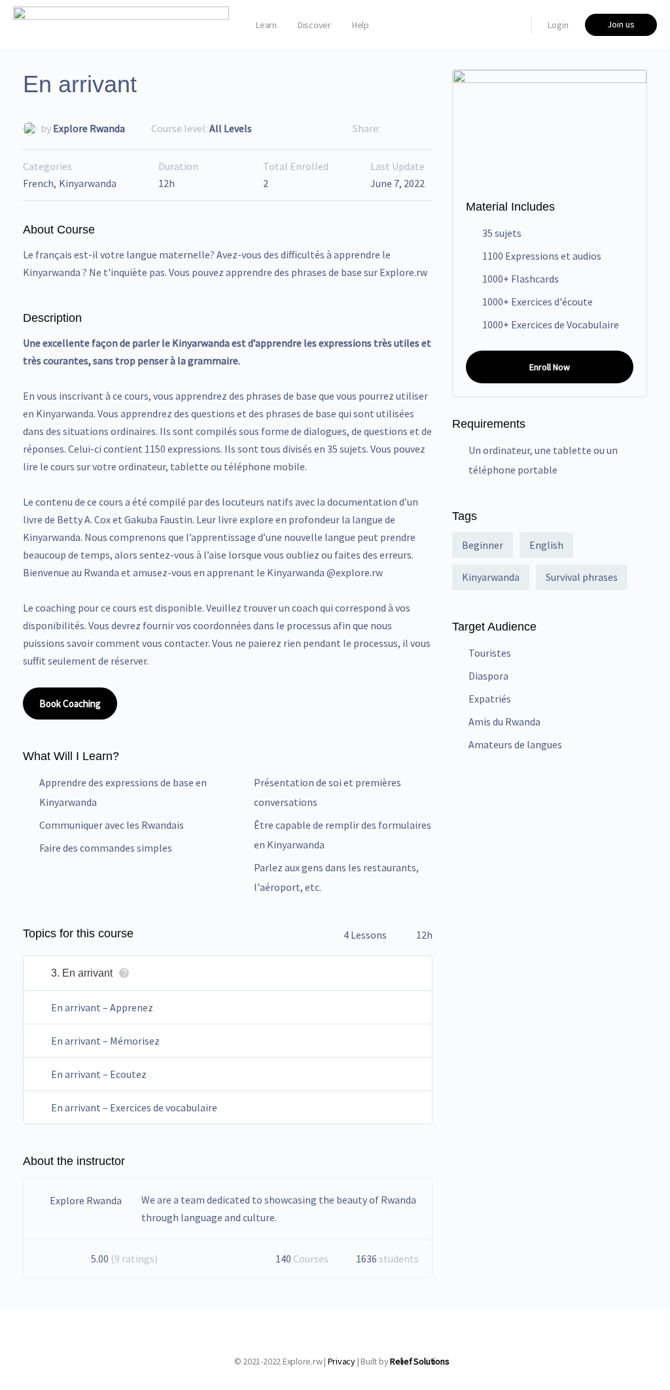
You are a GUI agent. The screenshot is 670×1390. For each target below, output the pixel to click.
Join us (621, 24)
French (38, 183)
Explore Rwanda (89, 128)
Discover (314, 25)
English (546, 544)
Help (360, 25)
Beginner (482, 544)
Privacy (341, 1361)
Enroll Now (549, 367)
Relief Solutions (419, 1361)
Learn (266, 25)
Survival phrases (582, 576)
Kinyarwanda (87, 183)
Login (558, 25)
